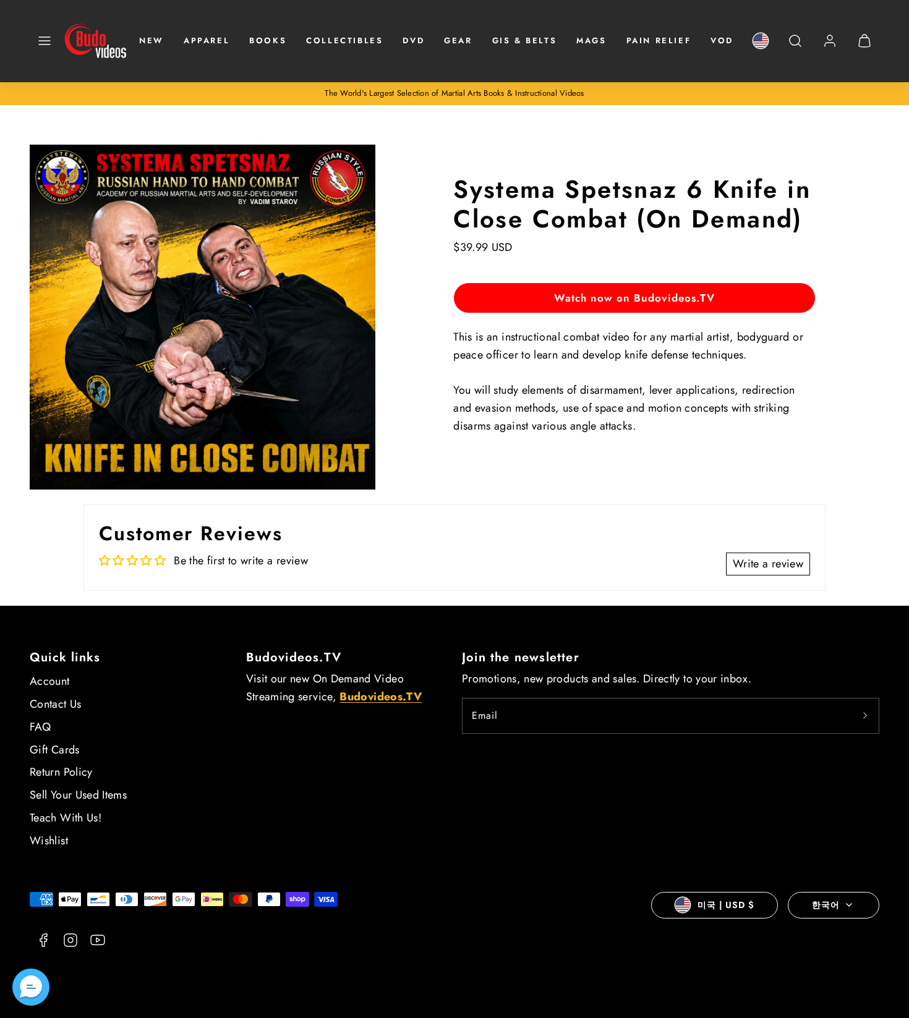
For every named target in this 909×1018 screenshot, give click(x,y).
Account (50, 681)
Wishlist (49, 841)
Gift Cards (55, 750)
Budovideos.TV (294, 657)
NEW (151, 40)
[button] (44, 41)
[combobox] (795, 47)
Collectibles (344, 40)
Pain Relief (658, 40)
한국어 (826, 905)
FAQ (40, 727)
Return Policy (61, 772)
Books (267, 40)
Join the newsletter (520, 657)
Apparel (206, 40)
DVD (413, 40)
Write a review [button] (768, 564)
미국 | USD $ (726, 905)
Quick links (65, 657)
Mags (591, 40)
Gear (458, 40)
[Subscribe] (865, 716)
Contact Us (56, 704)
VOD (722, 40)
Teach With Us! (65, 818)
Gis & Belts (524, 40)
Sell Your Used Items (78, 795)
